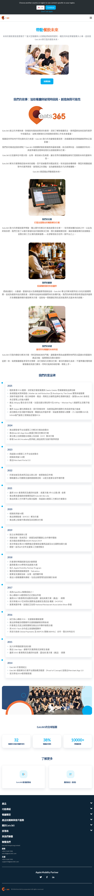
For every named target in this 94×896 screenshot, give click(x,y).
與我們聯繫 (7, 836)
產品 (4, 803)
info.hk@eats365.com (9, 853)
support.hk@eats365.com (10, 862)
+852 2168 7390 (7, 859)
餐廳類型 (6, 814)
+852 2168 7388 (7, 851)
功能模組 (6, 809)
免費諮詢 (47, 81)
